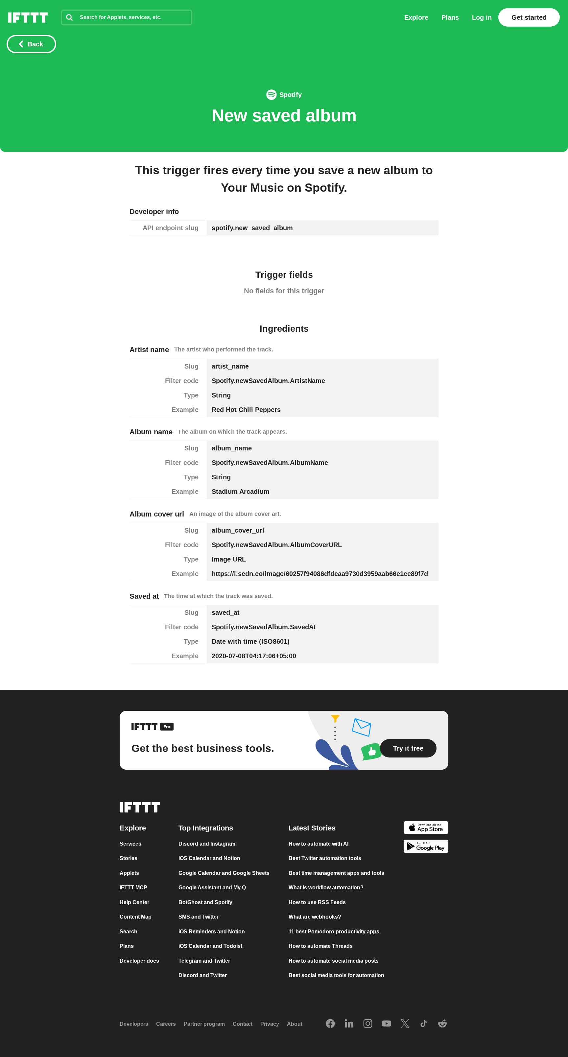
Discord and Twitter (202, 975)
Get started (529, 17)
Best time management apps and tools (336, 873)
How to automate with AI (318, 844)
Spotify (290, 94)
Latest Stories (312, 828)
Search (128, 931)
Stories (128, 858)
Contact (242, 1024)
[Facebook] (330, 1024)
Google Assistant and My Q (212, 887)
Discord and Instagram (206, 844)
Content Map (136, 917)
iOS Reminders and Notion (211, 931)
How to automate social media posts (334, 961)
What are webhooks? (315, 917)
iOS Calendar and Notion (209, 858)
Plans (450, 17)
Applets (129, 873)
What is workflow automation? (326, 887)
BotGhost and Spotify (205, 902)
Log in (482, 17)
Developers (134, 1024)
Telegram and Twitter (204, 961)
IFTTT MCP (133, 887)
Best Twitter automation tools (325, 858)
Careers (166, 1024)
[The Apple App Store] (426, 828)
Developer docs (139, 961)
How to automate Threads (321, 946)
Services (130, 844)
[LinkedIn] (349, 1024)
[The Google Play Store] (426, 847)
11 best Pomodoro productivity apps (334, 931)
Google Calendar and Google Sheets (224, 873)
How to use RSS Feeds (317, 902)
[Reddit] (442, 1024)
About (294, 1024)
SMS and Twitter (198, 917)
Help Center (134, 902)
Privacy (269, 1024)
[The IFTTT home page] (28, 17)
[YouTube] (386, 1024)
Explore (416, 17)
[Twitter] (405, 1024)
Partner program (204, 1024)
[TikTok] (424, 1024)
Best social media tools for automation (336, 975)
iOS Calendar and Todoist (210, 946)
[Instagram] (368, 1024)
